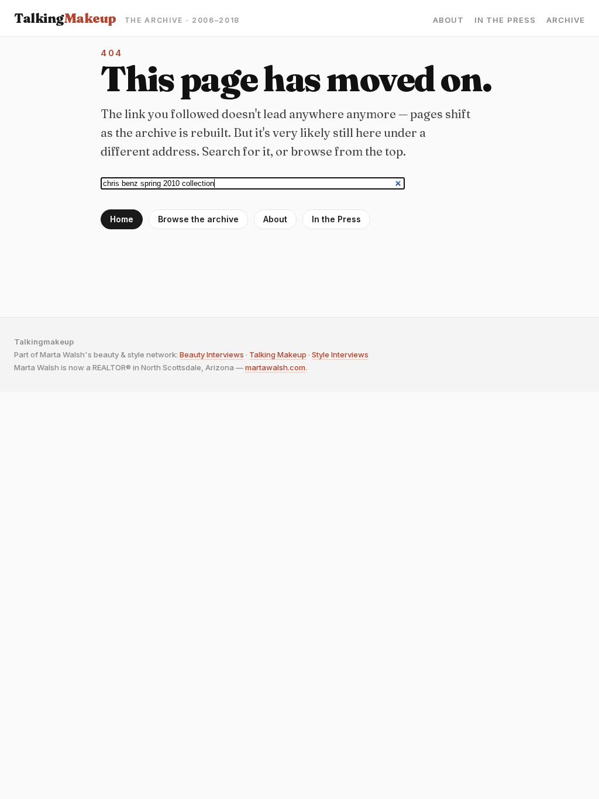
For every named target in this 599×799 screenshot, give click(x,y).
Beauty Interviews (212, 354)
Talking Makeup (278, 354)
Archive (565, 20)
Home (121, 219)
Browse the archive (198, 219)
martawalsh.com (275, 367)
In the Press (504, 20)
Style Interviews (340, 354)
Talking (65, 18)
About (448, 20)
